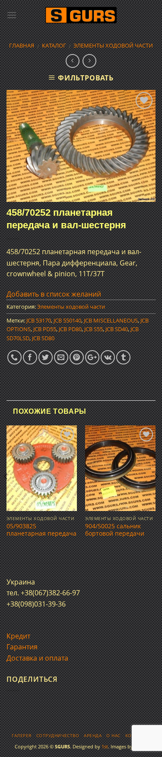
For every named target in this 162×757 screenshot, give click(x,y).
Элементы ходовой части (113, 45)
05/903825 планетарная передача (41, 529)
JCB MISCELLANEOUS (111, 320)
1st (105, 746)
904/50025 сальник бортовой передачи (114, 529)
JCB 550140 (67, 320)
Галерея (21, 735)
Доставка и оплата (37, 658)
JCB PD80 (70, 329)
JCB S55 (93, 329)
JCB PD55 (44, 329)
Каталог (54, 45)
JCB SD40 (116, 329)
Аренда (93, 735)
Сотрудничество (57, 735)
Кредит (18, 636)
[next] (156, 493)
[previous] (6, 493)
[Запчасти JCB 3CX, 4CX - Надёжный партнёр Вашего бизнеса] (81, 15)
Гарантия (22, 647)
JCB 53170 (38, 320)
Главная (21, 45)
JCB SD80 (43, 338)
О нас (113, 735)
